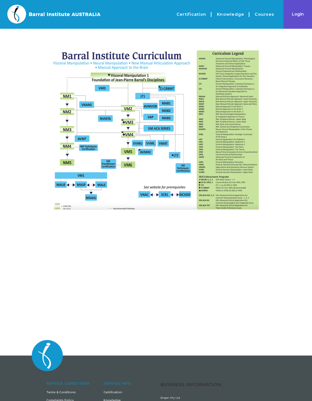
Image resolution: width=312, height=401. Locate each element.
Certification (112, 392)
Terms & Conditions (61, 392)
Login (298, 14)
